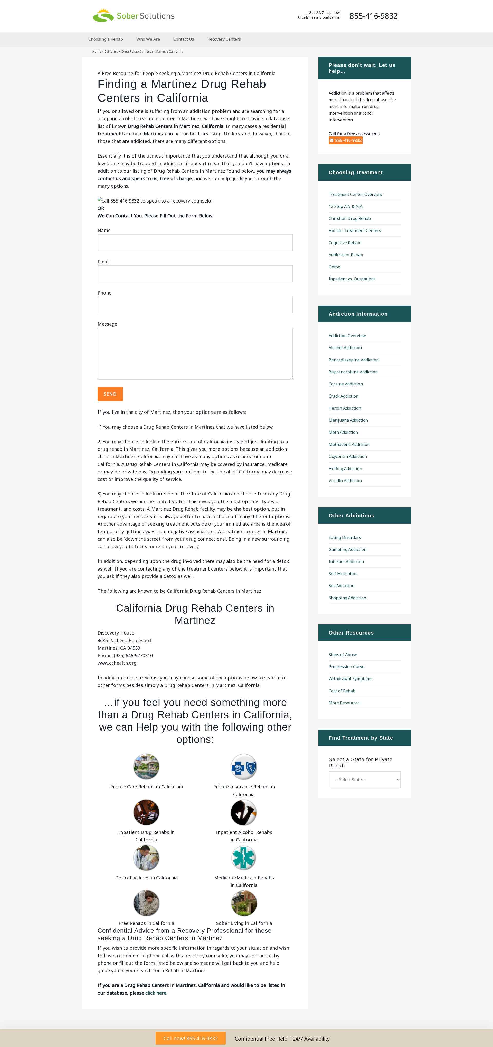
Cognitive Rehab (344, 242)
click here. (156, 993)
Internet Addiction (346, 561)
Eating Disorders (345, 537)
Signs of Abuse (343, 654)
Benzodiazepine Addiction (354, 360)
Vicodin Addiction (345, 480)
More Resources (344, 703)
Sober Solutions (133, 15)
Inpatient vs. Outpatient (352, 279)
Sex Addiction (341, 586)
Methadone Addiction (349, 444)
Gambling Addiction (347, 549)
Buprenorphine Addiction (353, 372)
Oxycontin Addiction (348, 456)
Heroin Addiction (345, 408)
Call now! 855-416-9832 (191, 1038)
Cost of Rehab (342, 691)
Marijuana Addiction (348, 420)
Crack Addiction (343, 396)
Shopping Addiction (347, 598)
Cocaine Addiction (346, 384)
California (111, 51)
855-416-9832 (347, 140)
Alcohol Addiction (345, 348)
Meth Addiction (343, 432)
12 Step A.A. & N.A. (346, 206)
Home (96, 51)
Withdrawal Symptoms (350, 679)
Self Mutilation (343, 573)
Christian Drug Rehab (350, 218)
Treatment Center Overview (356, 194)
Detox (334, 267)
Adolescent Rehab (346, 255)
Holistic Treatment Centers (355, 230)
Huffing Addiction (345, 468)
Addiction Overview (347, 335)
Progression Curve (346, 666)
